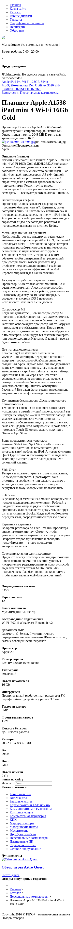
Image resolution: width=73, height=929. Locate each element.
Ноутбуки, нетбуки (23, 834)
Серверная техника (23, 845)
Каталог (15, 12)
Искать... (8, 783)
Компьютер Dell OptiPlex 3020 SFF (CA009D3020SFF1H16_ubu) (31, 87)
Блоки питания (20, 794)
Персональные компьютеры (29, 838)
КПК (13, 819)
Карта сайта (18, 8)
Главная (15, 5)
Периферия (17, 27)
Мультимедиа (19, 830)
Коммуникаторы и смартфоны (31, 808)
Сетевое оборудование (25, 848)
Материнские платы (24, 827)
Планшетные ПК (21, 841)
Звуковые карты (21, 801)
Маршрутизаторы (22, 823)
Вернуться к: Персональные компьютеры (30, 92)
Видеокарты (18, 797)
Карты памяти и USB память (30, 805)
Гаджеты (16, 19)
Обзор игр (17, 30)
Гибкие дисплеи (21, 16)
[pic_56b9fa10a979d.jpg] (18, 141)
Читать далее (10, 875)
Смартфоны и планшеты (27, 23)
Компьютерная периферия (28, 816)
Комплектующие (21, 812)
